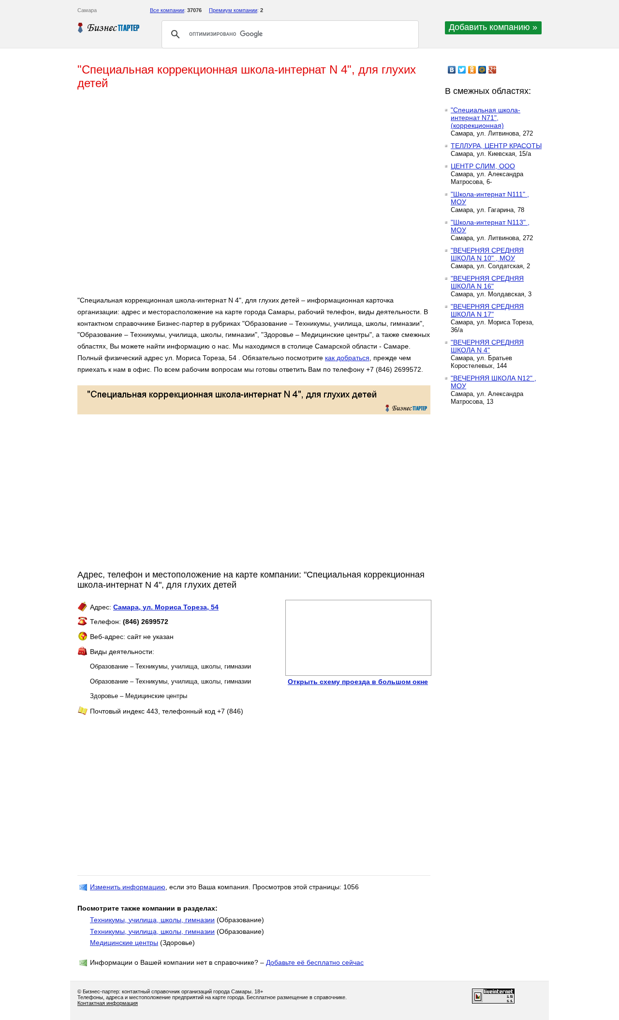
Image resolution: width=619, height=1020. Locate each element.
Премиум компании (233, 10)
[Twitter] (462, 69)
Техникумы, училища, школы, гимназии (152, 920)
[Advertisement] (217, 196)
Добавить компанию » (493, 27)
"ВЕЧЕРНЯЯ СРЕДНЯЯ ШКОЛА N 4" (487, 346)
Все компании (167, 10)
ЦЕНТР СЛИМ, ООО (483, 166)
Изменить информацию (127, 887)
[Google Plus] (492, 69)
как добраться (347, 358)
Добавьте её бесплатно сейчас (315, 962)
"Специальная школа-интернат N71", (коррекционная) (485, 117)
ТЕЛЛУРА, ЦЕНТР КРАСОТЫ (496, 146)
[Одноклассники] (472, 69)
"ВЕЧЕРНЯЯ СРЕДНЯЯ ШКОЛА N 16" (487, 282)
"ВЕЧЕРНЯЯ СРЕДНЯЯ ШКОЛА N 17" (487, 310)
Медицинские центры (124, 942)
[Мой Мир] (482, 69)
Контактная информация (107, 1003)
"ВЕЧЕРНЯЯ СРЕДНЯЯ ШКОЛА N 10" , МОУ (487, 254)
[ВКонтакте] (452, 69)
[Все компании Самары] (108, 27)
